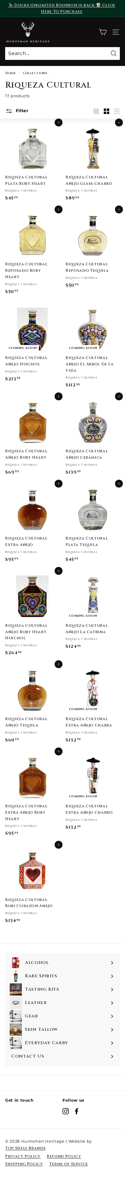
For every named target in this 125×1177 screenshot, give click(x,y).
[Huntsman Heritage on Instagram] (65, 1111)
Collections (35, 73)
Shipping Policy (24, 1164)
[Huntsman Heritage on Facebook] (76, 1111)
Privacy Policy (23, 1156)
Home (10, 73)
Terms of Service (68, 1164)
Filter (21, 110)
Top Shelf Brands (25, 1148)
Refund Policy (64, 1156)
